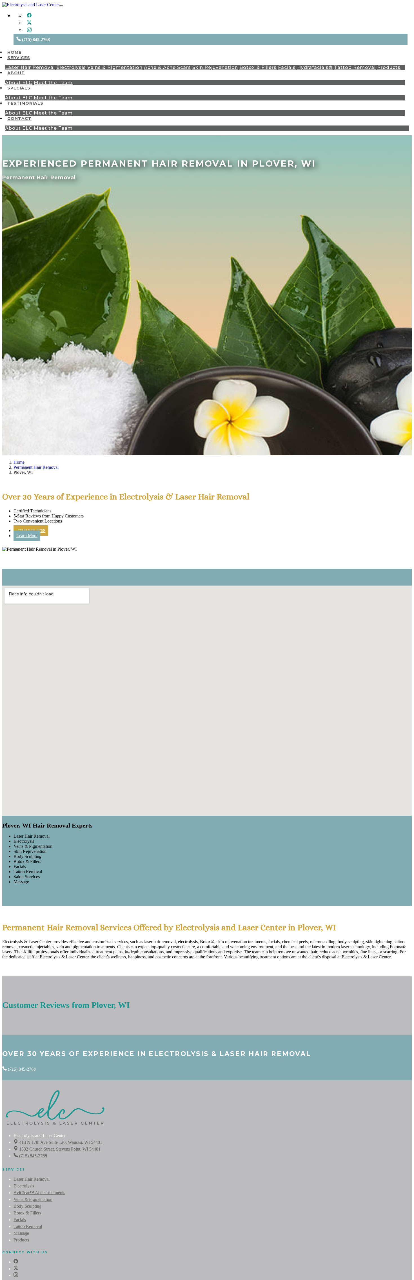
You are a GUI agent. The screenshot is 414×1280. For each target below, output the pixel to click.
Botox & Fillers (258, 67)
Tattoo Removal (355, 67)
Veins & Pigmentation (115, 67)
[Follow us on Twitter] (29, 23)
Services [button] (18, 57)
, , (60, 1142)
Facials (287, 67)
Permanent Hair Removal (36, 467)
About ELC (18, 82)
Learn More (26, 535)
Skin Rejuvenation (215, 67)
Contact (19, 118)
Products (388, 67)
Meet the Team (53, 82)
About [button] (16, 72)
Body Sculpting (27, 1206)
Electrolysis (71, 67)
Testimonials (25, 103)
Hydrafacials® (315, 67)
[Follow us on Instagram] (29, 30)
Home (14, 52)
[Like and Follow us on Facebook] (29, 16)
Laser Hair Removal (30, 67)
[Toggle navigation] (61, 6)
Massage (21, 1233)
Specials (18, 88)
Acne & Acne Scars (167, 67)
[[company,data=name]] (55, 1125)
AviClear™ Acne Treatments (39, 1192)
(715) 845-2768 (21, 1069)
